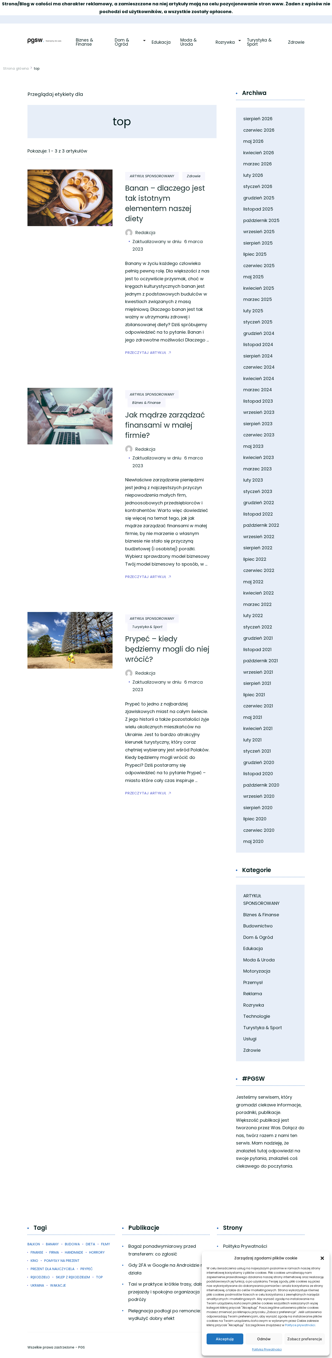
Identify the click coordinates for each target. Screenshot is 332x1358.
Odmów (264, 1339)
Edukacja (161, 42)
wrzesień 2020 (258, 796)
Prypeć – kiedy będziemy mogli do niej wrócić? (167, 649)
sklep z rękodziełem (73, 1277)
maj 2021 (252, 717)
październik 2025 (261, 220)
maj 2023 (253, 446)
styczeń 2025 (257, 322)
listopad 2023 (258, 401)
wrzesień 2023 (258, 412)
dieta (90, 1244)
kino (34, 1260)
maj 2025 (253, 277)
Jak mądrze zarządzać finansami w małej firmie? (165, 425)
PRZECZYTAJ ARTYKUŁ (145, 352)
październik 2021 (260, 661)
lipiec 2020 (254, 819)
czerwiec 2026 (258, 130)
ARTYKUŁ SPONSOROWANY (152, 176)
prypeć (86, 1269)
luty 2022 (253, 615)
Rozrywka (225, 42)
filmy (105, 1244)
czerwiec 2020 (258, 830)
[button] (322, 1258)
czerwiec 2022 (258, 570)
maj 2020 (253, 841)
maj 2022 (253, 582)
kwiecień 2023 (258, 457)
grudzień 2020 (258, 762)
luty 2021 (252, 740)
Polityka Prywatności (267, 1349)
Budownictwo (258, 926)
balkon (33, 1244)
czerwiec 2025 (259, 266)
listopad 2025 (258, 209)
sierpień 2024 (258, 356)
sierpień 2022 (257, 548)
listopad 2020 (258, 774)
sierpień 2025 (258, 243)
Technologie (256, 1016)
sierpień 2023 (257, 424)
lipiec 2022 (254, 559)
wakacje (58, 1285)
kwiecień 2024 (258, 378)
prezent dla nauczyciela (52, 1269)
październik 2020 (261, 785)
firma (54, 1252)
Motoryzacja (256, 971)
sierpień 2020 (257, 808)
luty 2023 (253, 480)
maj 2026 (253, 141)
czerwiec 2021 (258, 706)
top (99, 1277)
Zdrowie (296, 42)
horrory (97, 1252)
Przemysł (253, 982)
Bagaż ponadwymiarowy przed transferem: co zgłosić (162, 1250)
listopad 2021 (257, 649)
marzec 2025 (257, 299)
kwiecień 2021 (257, 728)
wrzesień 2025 (259, 232)
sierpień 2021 (257, 683)
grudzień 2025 (258, 198)
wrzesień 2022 (258, 537)
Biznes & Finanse (85, 42)
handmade (74, 1252)
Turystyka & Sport (260, 42)
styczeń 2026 (257, 186)
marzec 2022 (257, 604)
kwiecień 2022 (258, 593)
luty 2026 (253, 175)
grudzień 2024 (258, 333)
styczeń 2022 (257, 627)
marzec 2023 (257, 469)
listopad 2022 (258, 514)
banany (52, 1244)
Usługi (249, 1039)
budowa (72, 1244)
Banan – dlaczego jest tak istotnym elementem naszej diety (165, 203)
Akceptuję (225, 1339)
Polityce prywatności (300, 1325)
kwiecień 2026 (258, 153)
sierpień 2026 (257, 119)
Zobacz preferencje (304, 1339)
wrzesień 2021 (258, 672)
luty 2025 (253, 311)
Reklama (252, 994)
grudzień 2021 (258, 638)
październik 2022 (261, 525)
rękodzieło (40, 1277)
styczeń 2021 (257, 751)
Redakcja (145, 232)
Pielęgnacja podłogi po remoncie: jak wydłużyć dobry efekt (168, 1315)
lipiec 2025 (255, 254)
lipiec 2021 (254, 695)
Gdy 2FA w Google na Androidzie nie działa (167, 1269)
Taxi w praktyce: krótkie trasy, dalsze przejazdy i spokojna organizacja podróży (168, 1291)
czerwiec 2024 (259, 367)
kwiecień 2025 (258, 288)
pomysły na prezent (61, 1260)
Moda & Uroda (189, 42)
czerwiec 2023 (258, 435)
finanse (37, 1252)
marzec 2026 (257, 164)
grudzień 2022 (258, 503)
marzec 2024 (257, 390)
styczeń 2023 (257, 491)
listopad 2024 (258, 344)
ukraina (37, 1285)
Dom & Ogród (122, 42)
